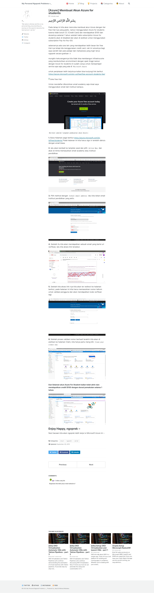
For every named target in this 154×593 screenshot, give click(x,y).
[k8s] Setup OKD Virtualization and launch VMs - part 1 (99, 548)
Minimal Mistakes (64, 588)
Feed (56, 585)
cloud (62, 441)
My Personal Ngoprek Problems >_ (37, 3)
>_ (23, 21)
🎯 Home (70, 3)
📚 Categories (107, 3)
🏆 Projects (92, 3)
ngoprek (69, 441)
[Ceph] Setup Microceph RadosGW (121, 547)
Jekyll (56, 588)
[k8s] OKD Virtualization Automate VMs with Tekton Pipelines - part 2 (79, 550)
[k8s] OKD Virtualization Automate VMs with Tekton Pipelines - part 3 (58, 550)
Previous (62, 465)
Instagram (46, 585)
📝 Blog (80, 3)
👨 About (120, 3)
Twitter (26, 585)
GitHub (36, 585)
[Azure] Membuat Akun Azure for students (70, 12)
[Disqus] (77, 500)
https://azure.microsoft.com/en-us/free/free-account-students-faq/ (76, 74)
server (76, 441)
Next (91, 465)
